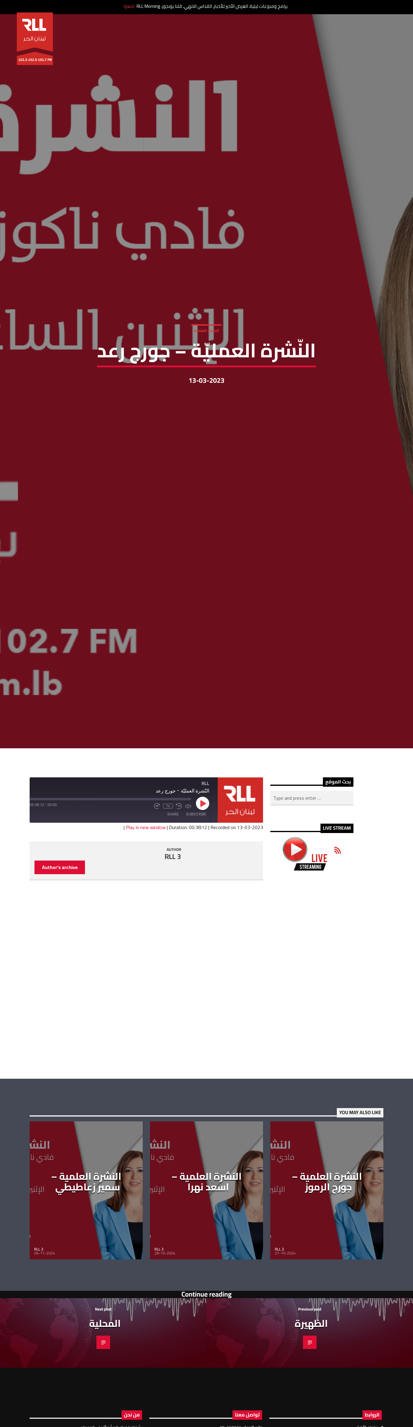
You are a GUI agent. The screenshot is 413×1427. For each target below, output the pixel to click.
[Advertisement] (311, 1040)
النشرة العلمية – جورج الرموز (327, 1247)
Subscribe (196, 880)
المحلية (105, 1389)
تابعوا (128, 6)
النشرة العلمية (206, 361)
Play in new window (146, 893)
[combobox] (311, 864)
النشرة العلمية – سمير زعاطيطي (86, 1247)
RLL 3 (173, 922)
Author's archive (60, 933)
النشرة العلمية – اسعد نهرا (206, 1247)
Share (173, 880)
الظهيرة (311, 1389)
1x (168, 872)
